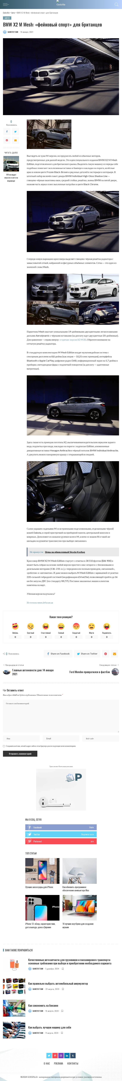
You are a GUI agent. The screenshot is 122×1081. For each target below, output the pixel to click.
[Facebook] (6, 131)
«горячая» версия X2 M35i (73, 339)
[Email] (15, 140)
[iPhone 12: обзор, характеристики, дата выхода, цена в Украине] (42, 908)
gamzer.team (13, 32)
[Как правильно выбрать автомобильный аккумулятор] (14, 986)
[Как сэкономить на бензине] (14, 1008)
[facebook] (61, 827)
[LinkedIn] (67, 1055)
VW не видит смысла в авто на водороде (11, 177)
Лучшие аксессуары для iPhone (39, 887)
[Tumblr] (73, 1055)
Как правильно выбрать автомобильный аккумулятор (58, 983)
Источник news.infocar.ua (40, 602)
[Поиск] (116, 4)
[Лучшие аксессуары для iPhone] (42, 871)
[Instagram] (61, 1055)
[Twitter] (15, 131)
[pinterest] (61, 841)
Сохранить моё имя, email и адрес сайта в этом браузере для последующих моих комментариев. (41, 746)
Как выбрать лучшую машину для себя (49, 1027)
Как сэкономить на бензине (43, 1005)
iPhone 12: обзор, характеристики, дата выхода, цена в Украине (40, 925)
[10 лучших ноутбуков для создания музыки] (79, 908)
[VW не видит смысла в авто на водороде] (11, 164)
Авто (7, 17)
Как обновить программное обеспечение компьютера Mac (75, 888)
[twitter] (61, 834)
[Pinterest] (6, 140)
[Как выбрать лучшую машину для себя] (14, 1030)
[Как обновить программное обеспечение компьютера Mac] (79, 871)
